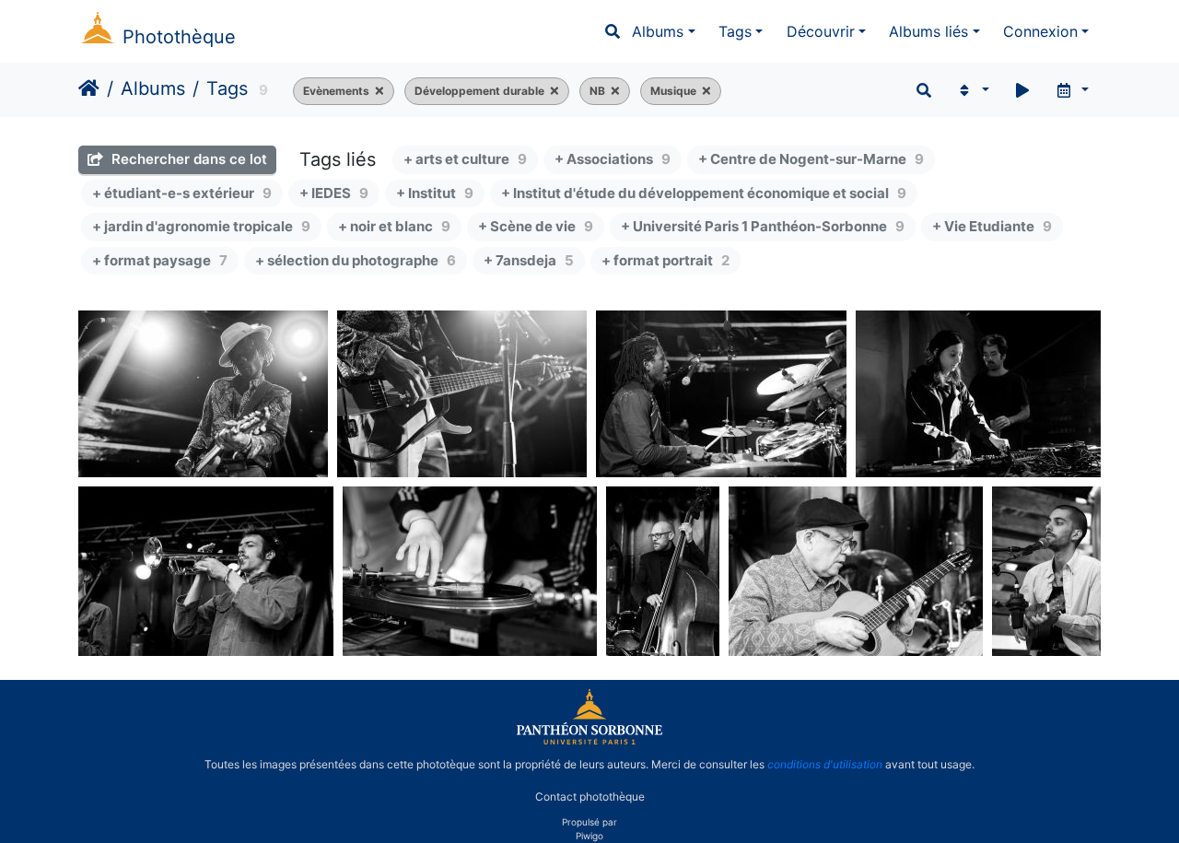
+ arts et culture (465, 159)
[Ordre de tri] (972, 90)
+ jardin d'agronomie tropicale (201, 226)
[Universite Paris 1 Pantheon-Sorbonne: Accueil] (589, 740)
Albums (657, 31)
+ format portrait (665, 260)
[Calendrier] (1072, 90)
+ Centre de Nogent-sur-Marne (811, 159)
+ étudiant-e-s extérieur (182, 193)
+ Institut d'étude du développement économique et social (703, 193)
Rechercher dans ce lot (187, 159)
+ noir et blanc (394, 226)
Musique (673, 91)
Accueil (88, 88)
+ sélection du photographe (355, 260)
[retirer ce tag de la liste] (376, 91)
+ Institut (434, 193)
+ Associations (612, 159)
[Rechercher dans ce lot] (924, 90)
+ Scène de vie (535, 226)
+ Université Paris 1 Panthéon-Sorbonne (763, 226)
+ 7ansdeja (529, 260)
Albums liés (928, 31)
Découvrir (821, 31)
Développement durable (479, 91)
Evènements (336, 91)
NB (597, 91)
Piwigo (589, 835)
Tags (735, 31)
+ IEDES (333, 193)
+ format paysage (160, 260)
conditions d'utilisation (824, 764)
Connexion (1040, 31)
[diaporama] (1022, 90)
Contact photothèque (590, 795)
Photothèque (179, 37)
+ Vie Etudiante (992, 226)
